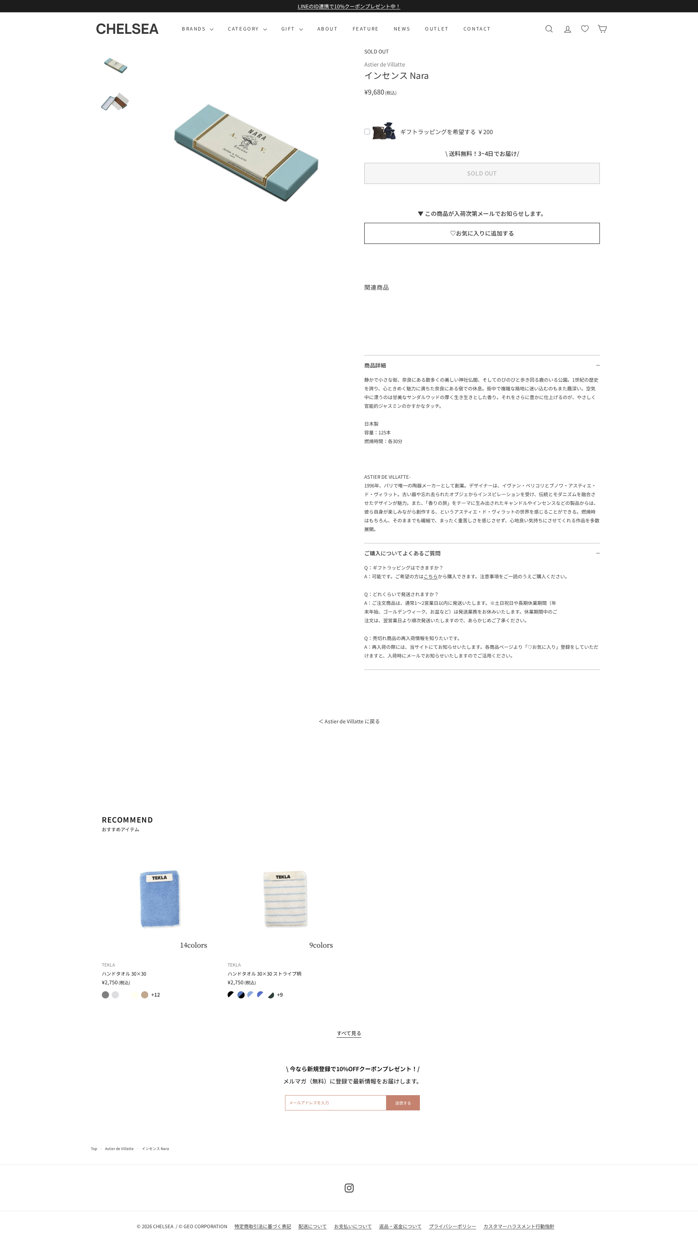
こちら (431, 576)
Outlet (437, 28)
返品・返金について (400, 1226)
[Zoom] (243, 154)
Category (244, 28)
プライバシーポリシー (452, 1226)
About (327, 28)
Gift (289, 28)
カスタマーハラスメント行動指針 (519, 1226)
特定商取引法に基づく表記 (262, 1226)
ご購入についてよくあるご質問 (402, 553)
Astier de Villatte (119, 1148)
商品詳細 (375, 365)
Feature (366, 28)
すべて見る (349, 1033)
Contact (477, 28)
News (402, 28)
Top (94, 1148)
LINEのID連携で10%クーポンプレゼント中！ (349, 6)
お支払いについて (353, 1226)
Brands (195, 28)
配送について (312, 1226)
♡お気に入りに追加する (482, 233)
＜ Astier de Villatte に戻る (349, 721)
